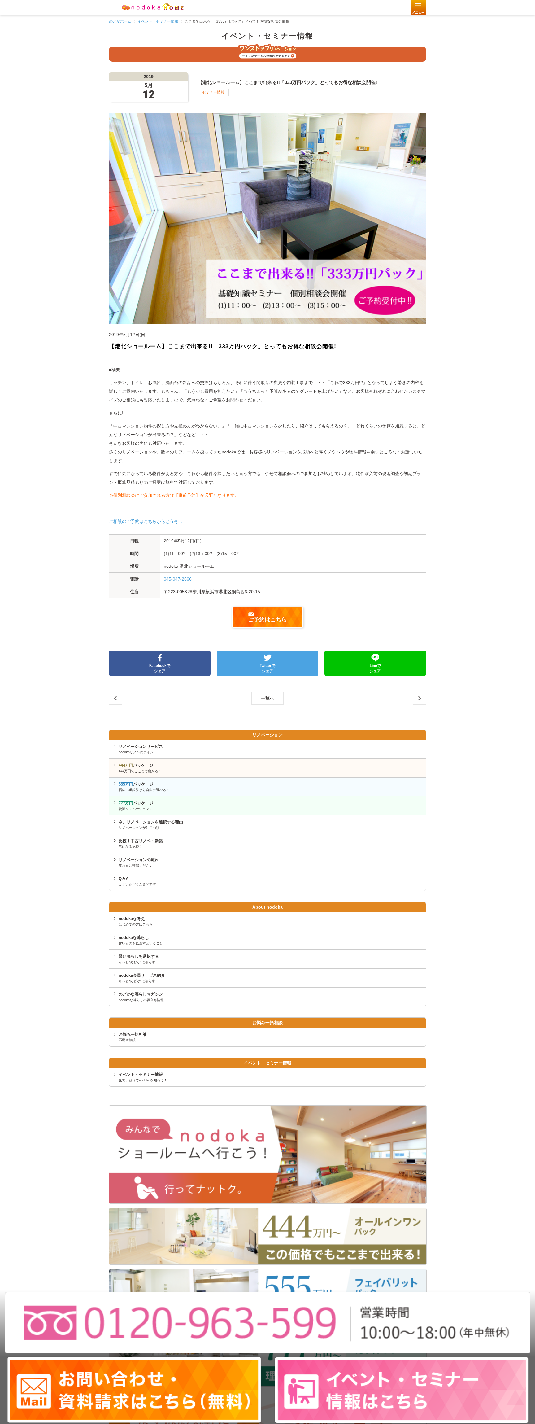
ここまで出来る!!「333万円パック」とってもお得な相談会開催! (419, 698)
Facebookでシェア (159, 668)
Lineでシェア (375, 668)
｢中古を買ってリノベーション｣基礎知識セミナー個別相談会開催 (115, 698)
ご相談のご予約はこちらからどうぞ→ (146, 521)
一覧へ (267, 698)
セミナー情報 (213, 92)
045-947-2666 (178, 578)
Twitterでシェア (267, 668)
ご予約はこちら (267, 619)
